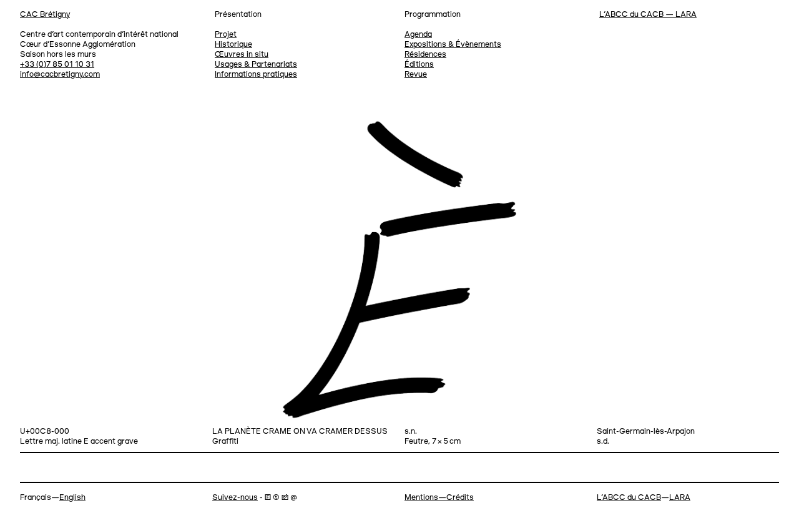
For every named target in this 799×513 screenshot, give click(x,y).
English (72, 497)
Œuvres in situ (241, 54)
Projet (226, 34)
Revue (415, 74)
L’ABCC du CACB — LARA (648, 14)
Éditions (419, 64)
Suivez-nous (235, 497)
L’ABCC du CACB (629, 497)
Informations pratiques (256, 74)
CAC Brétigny (45, 14)
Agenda (418, 34)
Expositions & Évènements (452, 44)
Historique (233, 44)
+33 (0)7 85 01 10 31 (57, 64)
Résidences (425, 54)
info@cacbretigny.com (60, 74)
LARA (679, 497)
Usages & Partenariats (256, 64)
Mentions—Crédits (439, 497)
